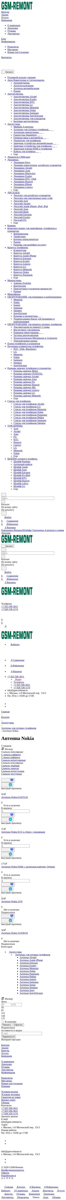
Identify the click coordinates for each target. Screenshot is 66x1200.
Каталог (5, 1045)
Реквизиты (13, 46)
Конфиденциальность (12, 1170)
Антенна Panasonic (29, 974)
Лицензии (12, 28)
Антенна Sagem (28, 979)
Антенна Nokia (27, 971)
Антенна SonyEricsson (31, 993)
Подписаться (8, 1037)
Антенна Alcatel (28, 957)
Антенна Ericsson (29, 963)
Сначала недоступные (12, 771)
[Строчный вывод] (4, 776)
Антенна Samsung (29, 982)
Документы (13, 33)
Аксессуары (15, 952)
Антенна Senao (27, 985)
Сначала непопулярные (13, 760)
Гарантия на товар (10, 1097)
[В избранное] (8, 780)
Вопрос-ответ (8, 1100)
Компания (6, 1056)
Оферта (5, 1172)
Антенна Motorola (29, 968)
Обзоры (5, 1102)
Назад (18, 679)
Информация (8, 1072)
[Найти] (3, 513)
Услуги (5, 1053)
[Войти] (2, 616)
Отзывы (11, 31)
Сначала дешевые (10, 765)
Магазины (12, 49)
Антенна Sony (27, 990)
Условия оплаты (9, 1091)
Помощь (5, 1086)
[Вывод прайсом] (6, 776)
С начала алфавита (11, 754)
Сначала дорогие (10, 768)
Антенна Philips (28, 976)
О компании (13, 25)
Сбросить (18, 1025)
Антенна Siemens (29, 987)
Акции (4, 1047)
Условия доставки (10, 1094)
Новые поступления (18, 52)
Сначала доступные (11, 774)
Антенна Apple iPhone (31, 960)
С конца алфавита (10, 757)
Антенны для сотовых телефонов (32, 954)
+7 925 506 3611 (9, 1108)
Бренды (5, 1050)
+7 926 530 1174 (9, 1113)
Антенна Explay (28, 965)
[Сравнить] (7, 784)
